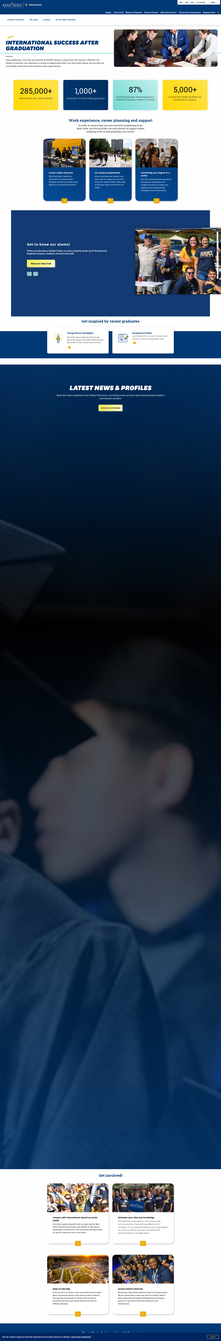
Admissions (35, 4)
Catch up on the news (110, 408)
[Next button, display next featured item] (35, 274)
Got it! (212, 1336)
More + (213, 2)
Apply (181, 2)
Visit (187, 2)
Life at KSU (33, 19)
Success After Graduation (66, 19)
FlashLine (201, 2)
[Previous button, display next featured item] (29, 274)
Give (192, 2)
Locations (47, 19)
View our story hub (41, 263)
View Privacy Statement (81, 1336)
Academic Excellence (15, 19)
